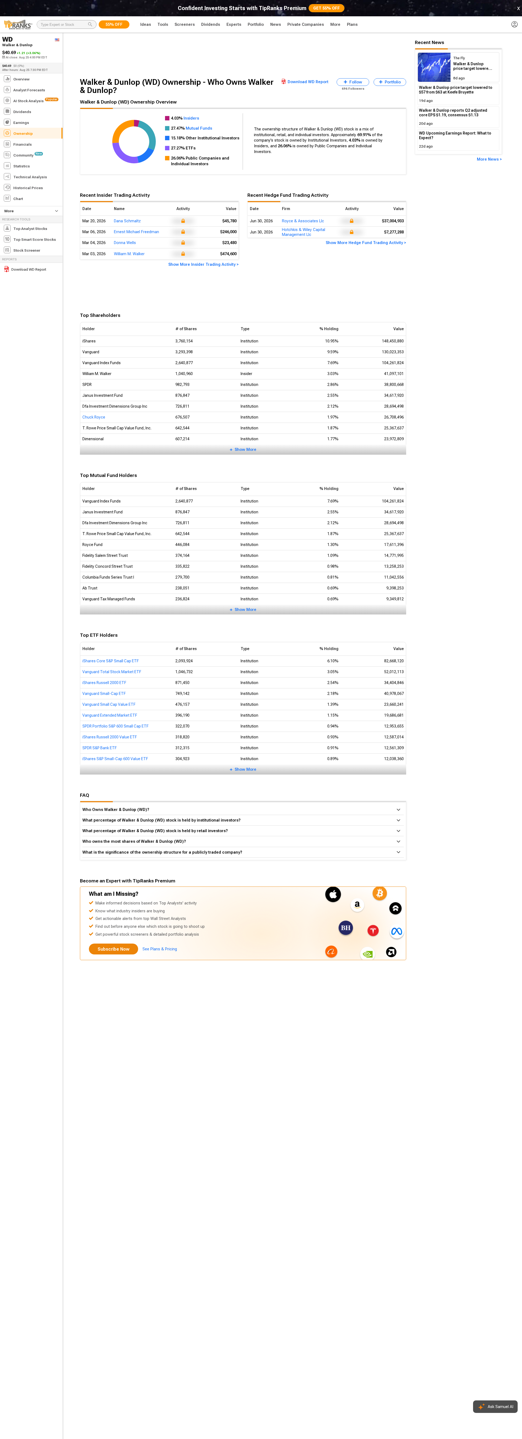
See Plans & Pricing (159, 949)
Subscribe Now (113, 949)
